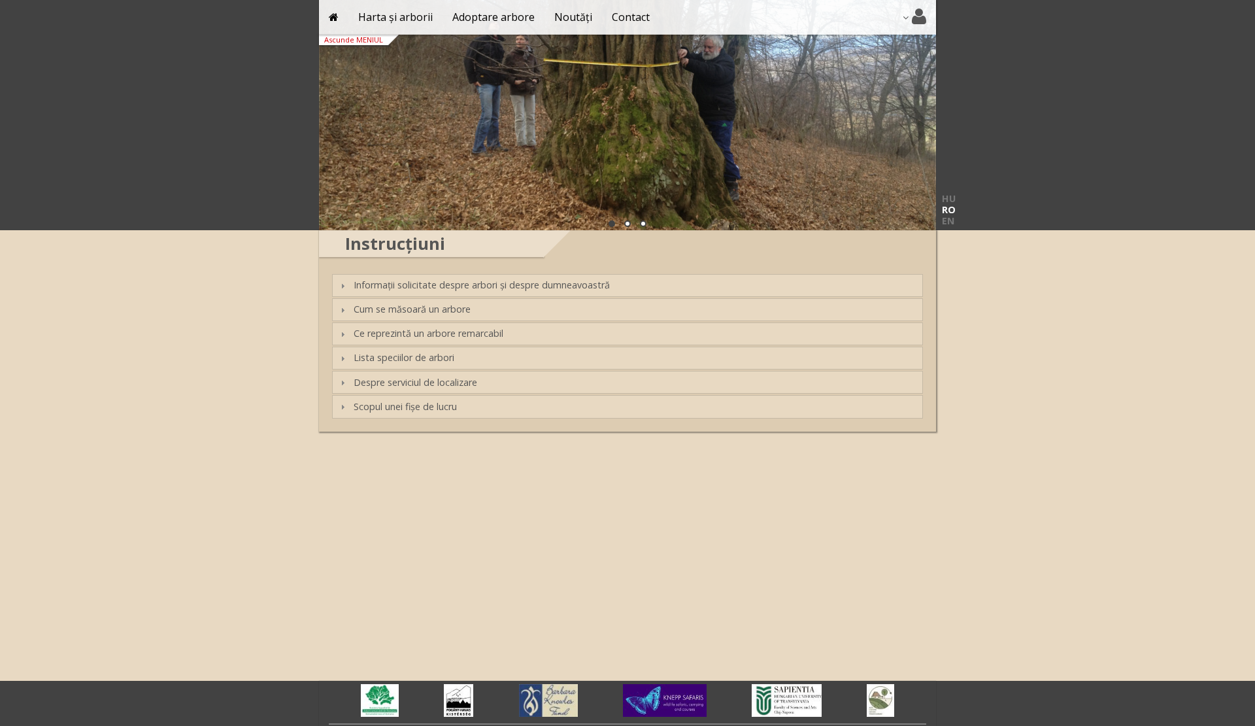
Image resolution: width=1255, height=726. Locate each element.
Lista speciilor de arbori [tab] (404, 357)
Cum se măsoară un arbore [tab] (412, 309)
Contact (631, 17)
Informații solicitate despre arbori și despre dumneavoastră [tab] (482, 285)
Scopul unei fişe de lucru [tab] (405, 406)
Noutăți (573, 17)
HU (949, 198)
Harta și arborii (395, 17)
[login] (914, 17)
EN (948, 221)
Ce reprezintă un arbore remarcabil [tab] (428, 333)
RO (949, 209)
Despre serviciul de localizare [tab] (415, 382)
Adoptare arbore (493, 17)
